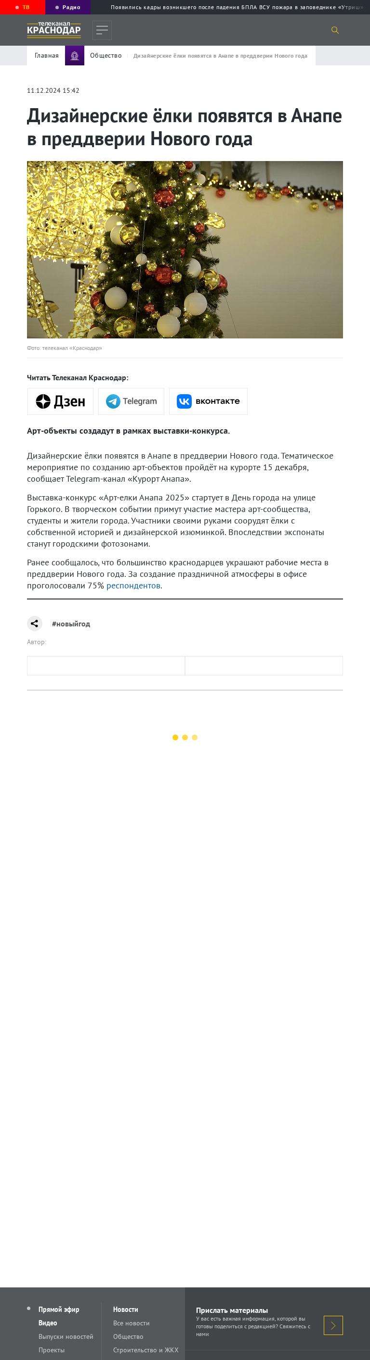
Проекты (52, 1350)
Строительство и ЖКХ (146, 1350)
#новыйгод (71, 623)
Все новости (131, 1323)
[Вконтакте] (208, 401)
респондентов (133, 585)
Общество (128, 1336)
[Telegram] (131, 401)
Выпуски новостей (66, 1336)
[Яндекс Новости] (60, 401)
